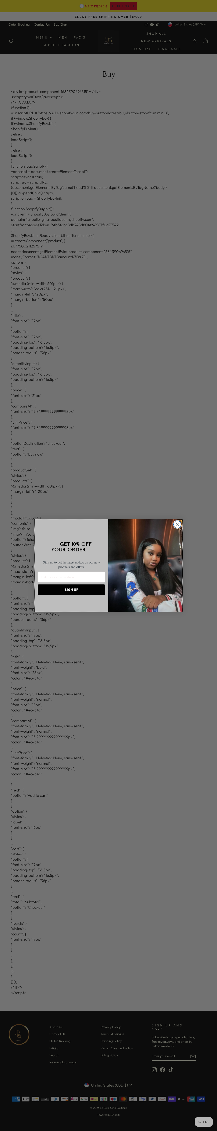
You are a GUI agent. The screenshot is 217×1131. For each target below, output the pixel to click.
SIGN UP (71, 589)
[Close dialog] (177, 524)
